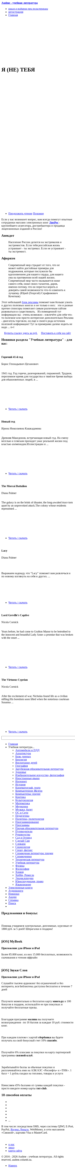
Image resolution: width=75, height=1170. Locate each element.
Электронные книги (20, 887)
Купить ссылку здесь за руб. (21, 333)
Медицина (21, 806)
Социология (22, 847)
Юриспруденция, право (29, 881)
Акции (12, 897)
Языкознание (23, 884)
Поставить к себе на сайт (56, 333)
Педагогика (22, 815)
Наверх (12, 1165)
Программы (22, 825)
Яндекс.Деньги (19, 1129)
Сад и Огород (23, 837)
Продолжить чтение (20, 213)
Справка (13, 900)
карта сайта (15, 1150)
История (20, 784)
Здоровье (20, 772)
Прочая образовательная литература (36, 828)
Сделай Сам (22, 840)
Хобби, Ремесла (24, 875)
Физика (19, 865)
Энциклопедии (24, 878)
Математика (22, 803)
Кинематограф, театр (27, 787)
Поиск (12, 903)
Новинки (13, 893)
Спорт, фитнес (24, 850)
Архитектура (23, 753)
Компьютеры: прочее (27, 793)
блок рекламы (30, 302)
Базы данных (23, 756)
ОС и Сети (21, 812)
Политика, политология (29, 818)
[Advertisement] (26, 41)
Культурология (24, 800)
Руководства (22, 834)
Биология (21, 759)
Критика (20, 797)
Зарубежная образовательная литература (39, 768)
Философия (22, 868)
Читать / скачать (17, 408)
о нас (11, 1144)
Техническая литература (29, 859)
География (21, 765)
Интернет (21, 781)
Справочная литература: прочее (34, 853)
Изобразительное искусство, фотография (39, 775)
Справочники (23, 856)
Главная (13, 743)
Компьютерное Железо (28, 790)
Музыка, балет (24, 809)
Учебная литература (27, 862)
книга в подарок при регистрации (28, 8)
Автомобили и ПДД (27, 750)
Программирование (27, 822)
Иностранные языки (27, 778)
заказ (11, 1147)
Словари (20, 843)
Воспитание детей (26, 762)
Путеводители (23, 831)
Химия (19, 872)
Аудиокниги (15, 890)
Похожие (38, 213)
